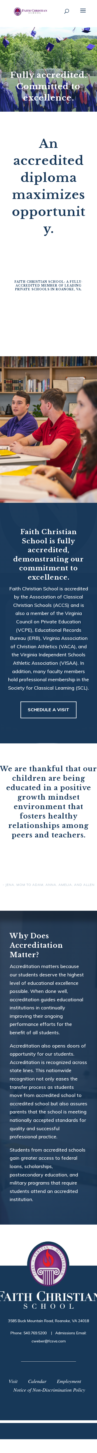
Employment (69, 1381)
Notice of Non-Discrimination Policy (49, 1389)
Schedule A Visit (48, 709)
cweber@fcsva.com (49, 1341)
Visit (13, 1381)
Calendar (37, 1381)
